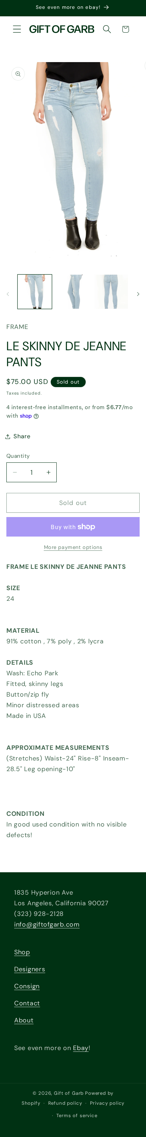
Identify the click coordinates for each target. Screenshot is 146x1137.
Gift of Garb (69, 1093)
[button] (17, 29)
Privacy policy (107, 1103)
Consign (27, 986)
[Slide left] (8, 294)
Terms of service (76, 1116)
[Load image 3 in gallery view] (111, 292)
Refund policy (65, 1103)
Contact (27, 1003)
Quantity (18, 456)
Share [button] (22, 436)
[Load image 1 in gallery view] (35, 292)
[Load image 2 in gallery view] (73, 292)
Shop (22, 952)
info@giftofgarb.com (47, 924)
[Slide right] (138, 294)
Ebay (81, 1048)
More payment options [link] (73, 547)
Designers (29, 969)
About (24, 1020)
